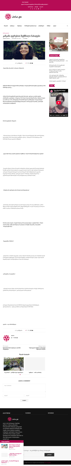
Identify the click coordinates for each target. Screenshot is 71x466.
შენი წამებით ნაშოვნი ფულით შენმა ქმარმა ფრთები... (14, 446)
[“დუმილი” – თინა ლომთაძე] (35, 364)
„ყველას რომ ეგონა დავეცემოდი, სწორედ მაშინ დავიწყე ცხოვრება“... (34, 4)
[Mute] (64, 115)
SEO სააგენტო (47, 462)
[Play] (51, 115)
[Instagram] (34, 8)
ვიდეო (54, 25)
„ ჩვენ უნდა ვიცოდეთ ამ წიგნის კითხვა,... (15, 454)
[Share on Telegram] (30, 63)
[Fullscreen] (66, 115)
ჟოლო (8, 38)
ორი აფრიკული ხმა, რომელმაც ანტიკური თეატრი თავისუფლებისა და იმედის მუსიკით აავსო (58, 77)
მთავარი (6, 25)
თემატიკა (12, 25)
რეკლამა (41, 6)
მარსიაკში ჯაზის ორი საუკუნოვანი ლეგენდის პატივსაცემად (57, 65)
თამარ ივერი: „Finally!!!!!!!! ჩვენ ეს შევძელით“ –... (10, 461)
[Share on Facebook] (28, 330)
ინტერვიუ (19, 25)
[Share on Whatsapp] (29, 63)
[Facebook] (30, 8)
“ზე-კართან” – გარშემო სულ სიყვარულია (13, 372)
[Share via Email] (32, 63)
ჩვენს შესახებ (30, 6)
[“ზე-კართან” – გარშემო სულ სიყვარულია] (14, 364)
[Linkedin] (36, 8)
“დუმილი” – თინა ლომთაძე (35, 372)
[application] (58, 103)
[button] (30, 2)
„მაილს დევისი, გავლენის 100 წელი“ (57, 81)
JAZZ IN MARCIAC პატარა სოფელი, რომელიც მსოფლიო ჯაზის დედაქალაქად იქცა (57, 71)
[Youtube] (38, 8)
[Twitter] (32, 8)
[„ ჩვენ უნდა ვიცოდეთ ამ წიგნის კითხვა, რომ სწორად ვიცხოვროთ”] (4, 455)
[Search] (67, 25)
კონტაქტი (36, 6)
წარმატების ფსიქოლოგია (30, 25)
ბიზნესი (48, 25)
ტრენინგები (41, 25)
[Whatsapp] (40, 8)
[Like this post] (26, 63)
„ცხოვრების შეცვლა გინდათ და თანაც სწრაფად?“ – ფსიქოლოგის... (34, 2)
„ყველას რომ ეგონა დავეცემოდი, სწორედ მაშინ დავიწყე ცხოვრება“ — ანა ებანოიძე (58, 61)
